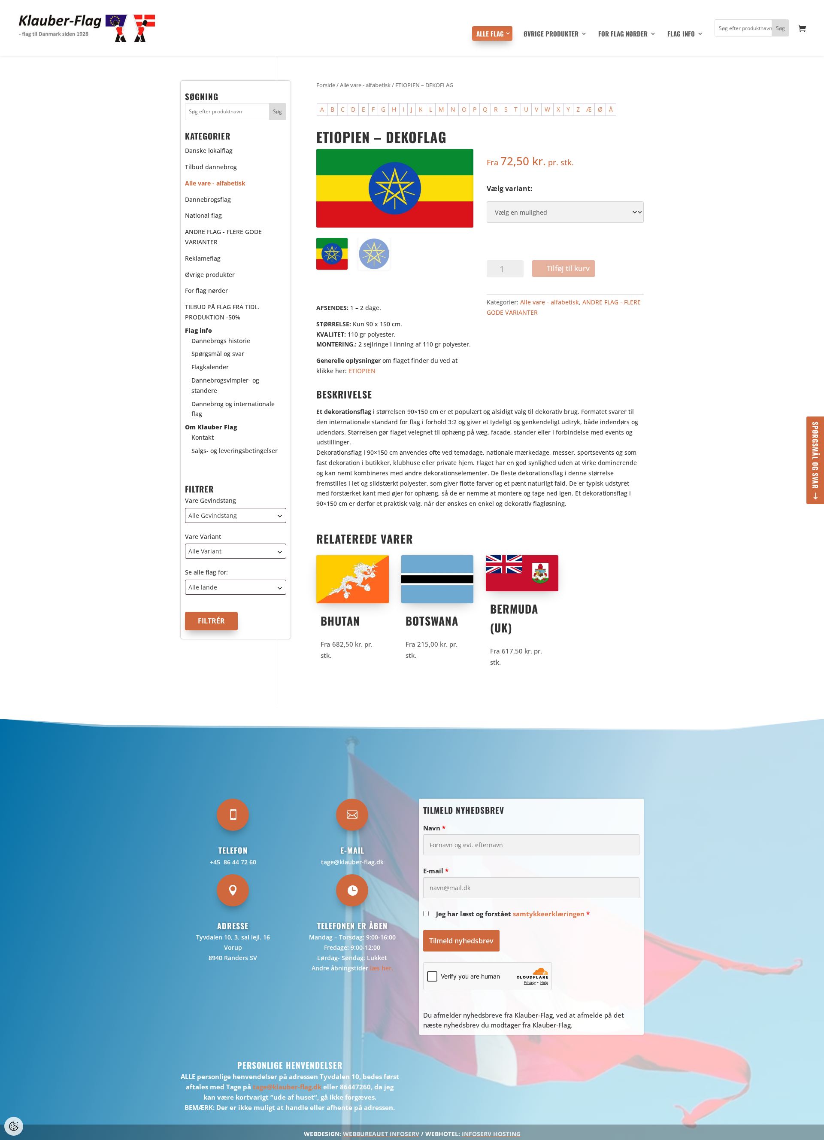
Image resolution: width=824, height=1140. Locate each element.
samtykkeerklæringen (549, 913)
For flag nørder (623, 34)
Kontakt (202, 437)
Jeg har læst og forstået (513, 913)
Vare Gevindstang (210, 500)
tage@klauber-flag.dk (352, 862)
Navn (434, 828)
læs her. (381, 968)
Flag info (681, 34)
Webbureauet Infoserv (381, 1134)
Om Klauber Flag (211, 427)
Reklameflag (203, 258)
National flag (203, 216)
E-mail (435, 870)
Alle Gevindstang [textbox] (212, 515)
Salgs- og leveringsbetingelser (234, 451)
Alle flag (490, 33)
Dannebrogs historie (220, 341)
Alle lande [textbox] (202, 588)
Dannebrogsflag (208, 199)
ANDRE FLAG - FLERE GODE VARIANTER (223, 237)
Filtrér (211, 621)
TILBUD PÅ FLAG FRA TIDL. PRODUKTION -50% (222, 312)
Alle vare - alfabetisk (365, 85)
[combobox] (235, 515)
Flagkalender (210, 367)
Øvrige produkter (551, 34)
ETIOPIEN (362, 371)
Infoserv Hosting (491, 1134)
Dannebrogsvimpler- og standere (225, 385)
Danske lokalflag (209, 151)
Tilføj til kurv (568, 268)
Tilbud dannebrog (211, 167)
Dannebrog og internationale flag (233, 409)
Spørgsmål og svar (815, 455)
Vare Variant (203, 536)
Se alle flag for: (206, 572)
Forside (325, 85)
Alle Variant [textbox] (204, 551)
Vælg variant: (510, 188)
